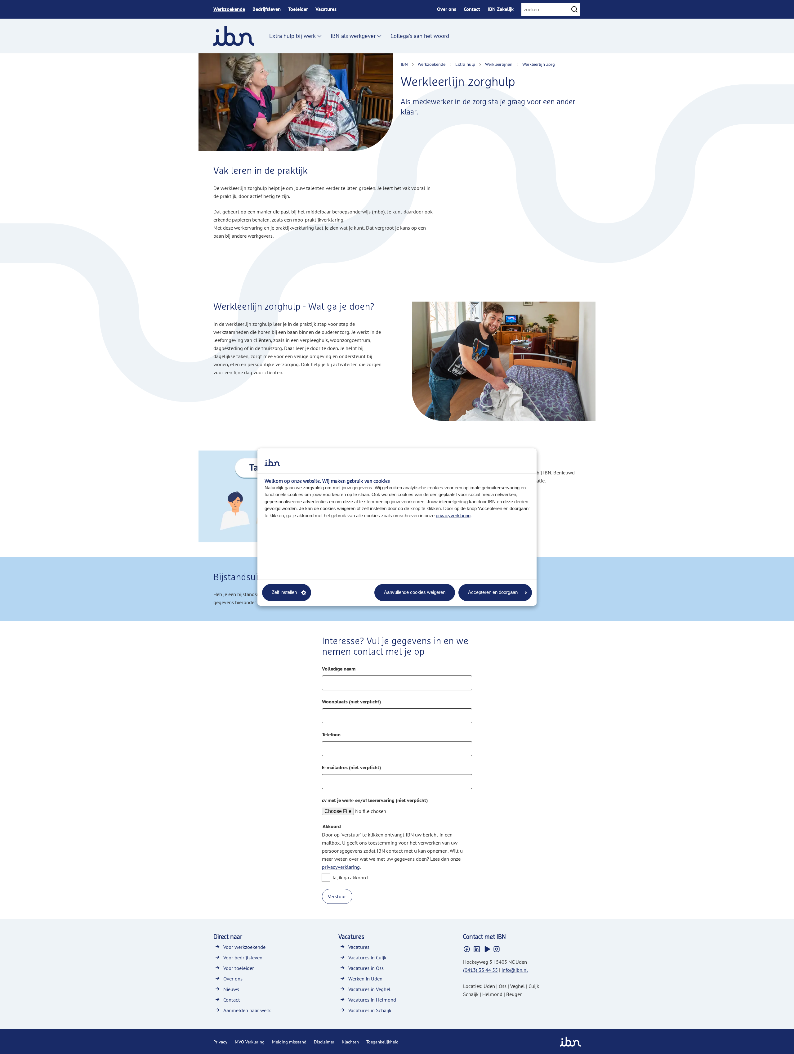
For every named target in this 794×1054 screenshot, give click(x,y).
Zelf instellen (284, 592)
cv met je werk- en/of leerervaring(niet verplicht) (375, 800)
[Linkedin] (476, 949)
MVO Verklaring (250, 1042)
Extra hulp (465, 64)
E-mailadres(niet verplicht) (351, 767)
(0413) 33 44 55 (480, 970)
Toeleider (298, 9)
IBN (404, 64)
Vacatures (326, 9)
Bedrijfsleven (266, 9)
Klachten (350, 1042)
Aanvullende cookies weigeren (414, 592)
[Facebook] (467, 949)
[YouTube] (486, 949)
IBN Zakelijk (501, 9)
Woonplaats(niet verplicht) (351, 701)
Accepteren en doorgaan (493, 592)
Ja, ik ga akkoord (350, 877)
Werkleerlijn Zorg (538, 64)
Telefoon (331, 734)
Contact (472, 9)
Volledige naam (338, 669)
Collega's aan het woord (419, 35)
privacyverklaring (453, 515)
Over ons (446, 9)
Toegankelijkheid (382, 1042)
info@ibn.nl (515, 970)
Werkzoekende (229, 9)
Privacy (220, 1042)
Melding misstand (289, 1042)
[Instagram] (496, 949)
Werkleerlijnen (498, 64)
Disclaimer (324, 1042)
